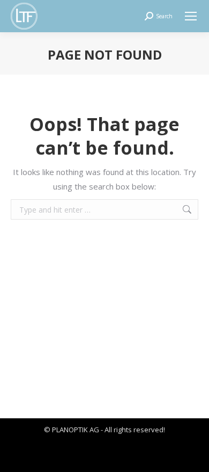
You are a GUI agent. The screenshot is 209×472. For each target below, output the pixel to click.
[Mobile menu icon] (190, 16)
